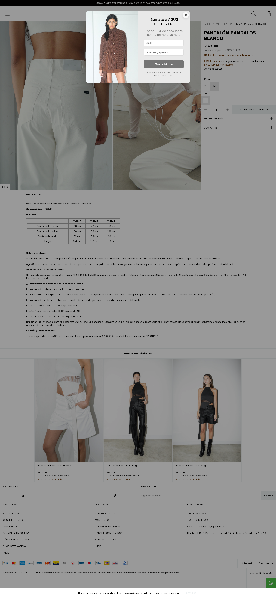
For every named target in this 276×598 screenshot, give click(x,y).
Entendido (190, 592)
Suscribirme (164, 64)
